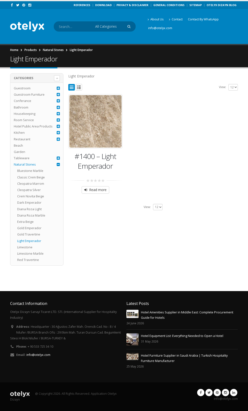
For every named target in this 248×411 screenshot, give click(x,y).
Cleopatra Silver (29, 190)
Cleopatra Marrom (30, 183)
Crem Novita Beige (30, 196)
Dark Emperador (29, 202)
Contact (177, 19)
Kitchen (19, 132)
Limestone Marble (30, 253)
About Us (157, 19)
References (82, 5)
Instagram (225, 392)
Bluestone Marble (30, 170)
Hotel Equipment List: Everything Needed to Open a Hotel (182, 336)
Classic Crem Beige (31, 177)
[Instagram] (30, 5)
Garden (19, 152)
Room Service (24, 120)
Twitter (209, 392)
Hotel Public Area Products (33, 126)
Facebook (200, 392)
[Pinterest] (24, 5)
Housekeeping (24, 113)
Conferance (22, 101)
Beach (18, 145)
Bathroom (21, 107)
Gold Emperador (29, 228)
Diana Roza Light (29, 209)
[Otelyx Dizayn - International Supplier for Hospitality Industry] (27, 26)
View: (222, 87)
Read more (98, 189)
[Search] (129, 26)
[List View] (79, 87)
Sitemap (195, 5)
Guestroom (22, 88)
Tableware (22, 158)
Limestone (24, 247)
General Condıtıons (169, 5)
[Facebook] (12, 5)
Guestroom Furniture (29, 94)
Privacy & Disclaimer (132, 5)
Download (103, 5)
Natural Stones (25, 164)
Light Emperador (29, 241)
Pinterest (217, 392)
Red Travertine (28, 260)
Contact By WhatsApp (203, 19)
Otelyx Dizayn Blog (222, 5)
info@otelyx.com (160, 28)
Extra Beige (25, 221)
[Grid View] (71, 87)
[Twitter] (18, 5)
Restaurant (22, 139)
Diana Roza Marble (31, 215)
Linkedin (233, 392)
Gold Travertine (28, 234)
